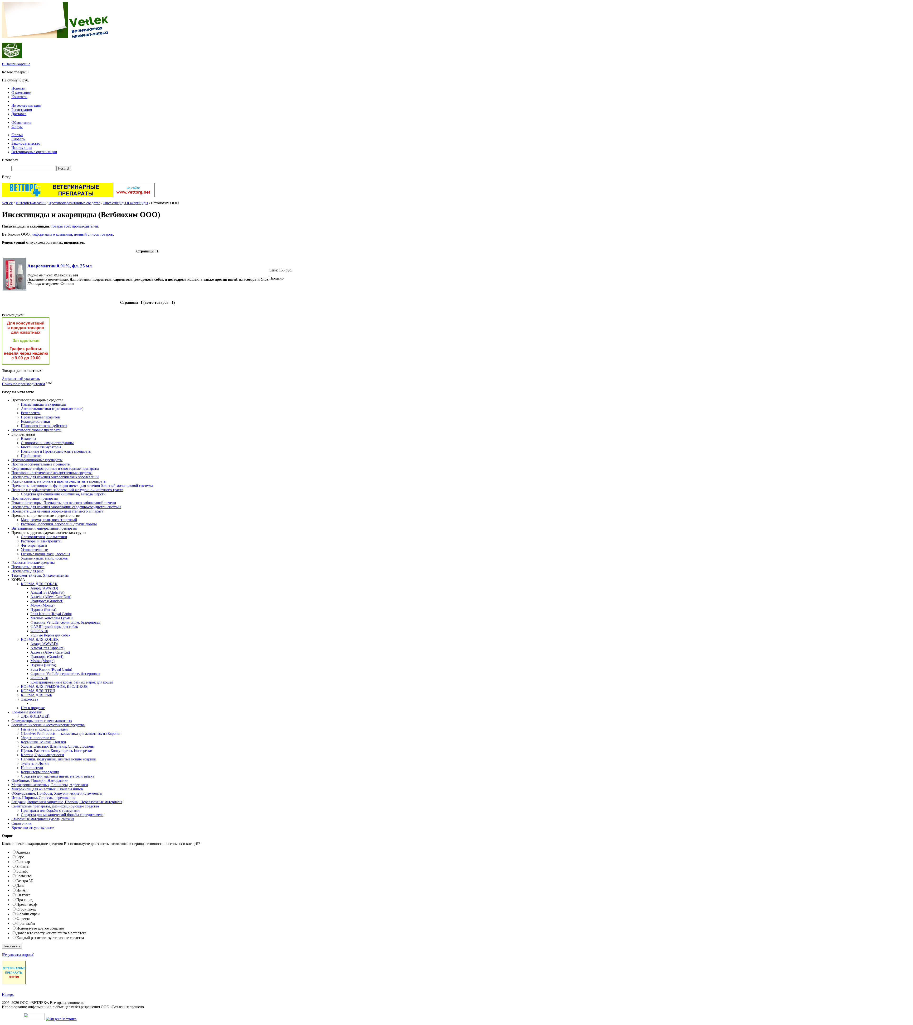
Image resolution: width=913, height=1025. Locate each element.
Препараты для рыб (27, 571)
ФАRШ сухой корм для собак (54, 627)
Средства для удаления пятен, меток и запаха (57, 776)
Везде (6, 177)
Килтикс (23, 895)
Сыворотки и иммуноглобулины (47, 443)
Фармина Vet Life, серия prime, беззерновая (65, 622)
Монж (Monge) (42, 605)
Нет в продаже (33, 708)
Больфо (22, 871)
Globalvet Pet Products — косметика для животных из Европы (70, 733)
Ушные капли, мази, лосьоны (44, 558)
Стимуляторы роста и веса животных (41, 721)
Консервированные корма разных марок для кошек (71, 682)
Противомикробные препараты (37, 460)
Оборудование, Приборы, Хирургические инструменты (56, 793)
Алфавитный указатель (21, 379)
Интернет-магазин (26, 105)
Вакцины (28, 439)
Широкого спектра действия (44, 426)
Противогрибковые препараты (36, 430)
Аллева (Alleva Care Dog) (50, 597)
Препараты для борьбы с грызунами (50, 810)
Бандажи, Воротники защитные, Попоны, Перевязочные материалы (66, 802)
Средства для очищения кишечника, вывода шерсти (63, 494)
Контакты (19, 97)
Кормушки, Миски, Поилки (43, 742)
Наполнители (32, 768)
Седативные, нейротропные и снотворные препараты (55, 468)
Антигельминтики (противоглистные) (52, 409)
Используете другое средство (40, 928)
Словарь (18, 139)
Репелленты (30, 413)
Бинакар (23, 862)
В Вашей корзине (16, 64)
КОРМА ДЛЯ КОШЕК (40, 639)
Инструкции (21, 148)
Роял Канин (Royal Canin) (51, 614)
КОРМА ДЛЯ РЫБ (36, 695)
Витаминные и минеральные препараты (44, 528)
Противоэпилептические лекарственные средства (51, 473)
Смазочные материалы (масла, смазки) (42, 819)
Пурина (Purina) (43, 609)
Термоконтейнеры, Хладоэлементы (40, 575)
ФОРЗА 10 (39, 631)
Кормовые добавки (26, 712)
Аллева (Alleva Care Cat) (50, 652)
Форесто (23, 919)
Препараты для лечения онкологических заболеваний (55, 477)
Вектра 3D (25, 881)
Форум (17, 127)
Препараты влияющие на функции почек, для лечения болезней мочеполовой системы (82, 486)
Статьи (17, 135)
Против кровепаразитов (40, 417)
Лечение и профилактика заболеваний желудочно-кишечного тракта (67, 490)
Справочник (21, 823)
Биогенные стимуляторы (41, 447)
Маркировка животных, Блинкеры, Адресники (49, 785)
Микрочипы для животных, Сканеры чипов (47, 789)
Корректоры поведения (40, 772)
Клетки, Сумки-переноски (42, 755)
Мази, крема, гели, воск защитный (49, 520)
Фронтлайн (25, 923)
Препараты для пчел (27, 567)
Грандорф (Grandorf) (46, 601)
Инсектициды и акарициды (125, 203)
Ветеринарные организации (34, 152)
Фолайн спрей (28, 914)
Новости (18, 88)
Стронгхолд (26, 909)
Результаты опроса (18, 955)
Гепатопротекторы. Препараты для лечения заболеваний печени (63, 503)
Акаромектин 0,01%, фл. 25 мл (59, 265)
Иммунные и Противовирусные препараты (56, 451)
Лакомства (29, 699)
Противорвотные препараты (34, 498)
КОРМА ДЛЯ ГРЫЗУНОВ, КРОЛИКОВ (54, 686)
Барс (20, 857)
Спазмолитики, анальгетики (44, 537)
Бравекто (23, 876)
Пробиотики (31, 456)
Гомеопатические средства (33, 562)
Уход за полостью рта (38, 738)
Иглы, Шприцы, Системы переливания (43, 798)
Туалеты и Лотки (35, 763)
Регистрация (21, 110)
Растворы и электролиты (41, 541)
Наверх (8, 994)
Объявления (21, 122)
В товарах (10, 160)
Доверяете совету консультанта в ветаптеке (51, 933)
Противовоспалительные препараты (41, 464)
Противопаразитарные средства (74, 203)
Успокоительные (34, 550)
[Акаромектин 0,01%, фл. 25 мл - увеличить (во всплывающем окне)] (14, 289)
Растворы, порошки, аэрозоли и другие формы (59, 524)
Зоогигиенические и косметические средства (48, 725)
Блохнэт (23, 866)
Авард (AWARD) (44, 588)
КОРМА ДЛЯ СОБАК (39, 584)
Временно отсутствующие (32, 828)
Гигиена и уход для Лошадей (44, 729)
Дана (20, 885)
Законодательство (25, 143)
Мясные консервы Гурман (51, 618)
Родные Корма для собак (50, 635)
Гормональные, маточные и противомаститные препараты (59, 481)
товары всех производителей (74, 226)
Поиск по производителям (23, 384)
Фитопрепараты (34, 545)
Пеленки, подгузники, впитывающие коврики (58, 759)
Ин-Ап (22, 890)
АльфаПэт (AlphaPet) (47, 592)
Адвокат (23, 852)
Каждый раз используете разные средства (50, 938)
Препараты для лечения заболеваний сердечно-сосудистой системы (66, 507)
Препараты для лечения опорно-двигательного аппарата (57, 511)
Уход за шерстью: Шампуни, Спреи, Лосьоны (58, 746)
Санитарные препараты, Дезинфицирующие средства (55, 806)
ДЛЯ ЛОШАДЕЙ (35, 716)
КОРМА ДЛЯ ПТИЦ (38, 691)
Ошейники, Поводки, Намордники (39, 780)
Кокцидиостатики (35, 421)
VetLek (7, 203)
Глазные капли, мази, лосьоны (45, 554)
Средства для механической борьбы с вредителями (62, 815)
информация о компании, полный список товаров (72, 234)
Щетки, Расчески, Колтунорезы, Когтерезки (56, 751)
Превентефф (26, 904)
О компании (21, 92)
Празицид (24, 900)
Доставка (18, 114)
